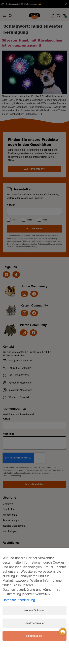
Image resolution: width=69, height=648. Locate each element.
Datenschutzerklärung (19, 600)
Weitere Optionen (34, 610)
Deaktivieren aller (34, 623)
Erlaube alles (34, 636)
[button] (62, 631)
